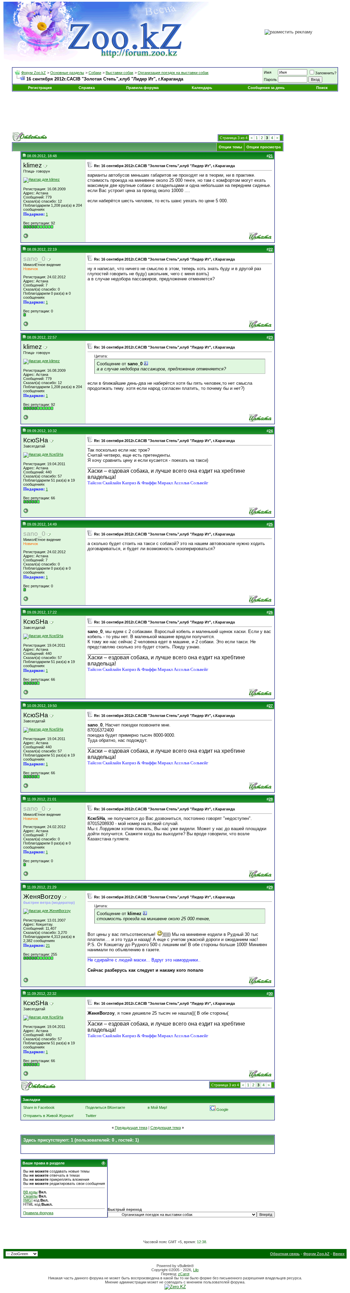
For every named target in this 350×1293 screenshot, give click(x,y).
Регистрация (40, 88)
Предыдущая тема (131, 1128)
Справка (87, 88)
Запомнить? (325, 73)
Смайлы (30, 1196)
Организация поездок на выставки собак (173, 73)
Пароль (270, 79)
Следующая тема (165, 1128)
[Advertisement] (175, 112)
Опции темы (230, 147)
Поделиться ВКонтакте (105, 1107)
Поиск (322, 88)
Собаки (95, 73)
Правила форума (142, 88)
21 (48, 945)
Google (222, 1109)
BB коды (30, 1192)
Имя (267, 72)
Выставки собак (119, 73)
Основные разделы (67, 73)
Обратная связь (285, 1254)
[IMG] (27, 1200)
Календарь (202, 88)
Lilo (196, 1270)
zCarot (183, 1274)
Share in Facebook (39, 1107)
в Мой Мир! (157, 1107)
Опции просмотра (263, 147)
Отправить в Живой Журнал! (48, 1116)
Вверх (339, 1254)
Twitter (90, 1116)
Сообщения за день (266, 88)
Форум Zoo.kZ (33, 73)
